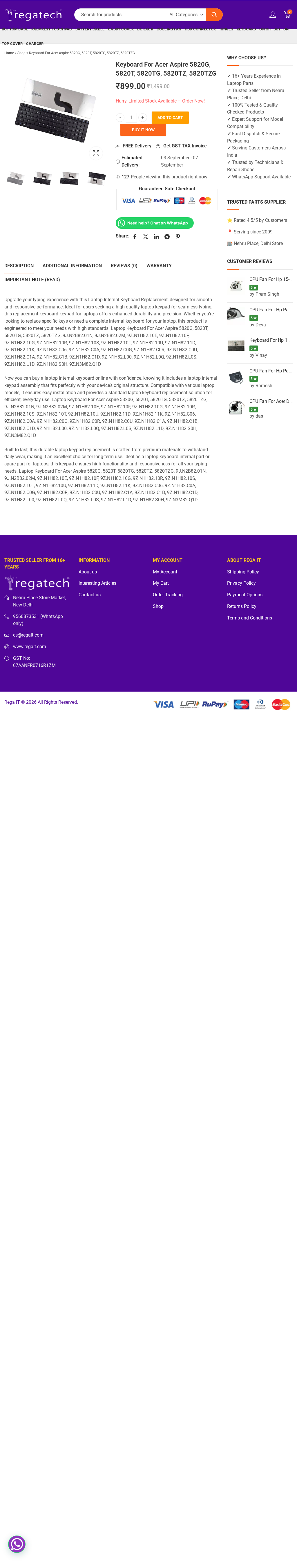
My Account (165, 572)
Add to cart (170, 117)
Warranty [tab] (159, 265)
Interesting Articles (97, 583)
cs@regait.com (28, 635)
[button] (17, 1544)
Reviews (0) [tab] (124, 265)
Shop (21, 53)
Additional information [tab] (72, 265)
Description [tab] (19, 265)
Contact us (90, 594)
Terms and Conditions (249, 618)
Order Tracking (168, 594)
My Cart (161, 583)
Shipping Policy (243, 572)
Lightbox (96, 153)
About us (88, 572)
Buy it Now (143, 129)
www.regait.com (29, 646)
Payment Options (244, 594)
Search (214, 14)
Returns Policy (241, 606)
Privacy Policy (241, 583)
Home (9, 53)
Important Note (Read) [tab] (32, 279)
